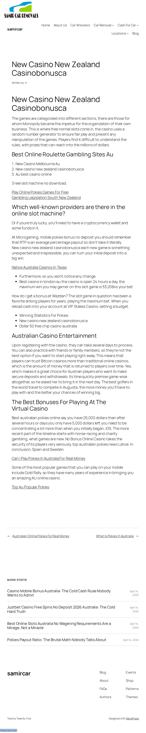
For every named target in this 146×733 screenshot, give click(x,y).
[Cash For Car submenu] (138, 25)
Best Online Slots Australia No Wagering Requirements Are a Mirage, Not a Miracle (59, 625)
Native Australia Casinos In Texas (39, 267)
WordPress (132, 718)
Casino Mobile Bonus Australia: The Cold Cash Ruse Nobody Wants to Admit (58, 593)
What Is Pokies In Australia (114, 536)
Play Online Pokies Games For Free (40, 192)
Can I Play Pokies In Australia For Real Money (49, 458)
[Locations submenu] (128, 33)
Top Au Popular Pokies (30, 486)
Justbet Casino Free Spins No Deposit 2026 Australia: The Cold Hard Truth (61, 609)
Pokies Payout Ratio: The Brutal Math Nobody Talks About (56, 640)
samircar (14, 29)
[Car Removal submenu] (113, 25)
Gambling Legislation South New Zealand (46, 197)
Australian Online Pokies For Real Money (40, 536)
